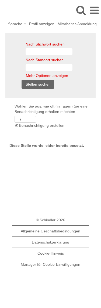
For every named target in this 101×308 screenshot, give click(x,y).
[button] (94, 10)
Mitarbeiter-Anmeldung (77, 24)
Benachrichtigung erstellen (41, 125)
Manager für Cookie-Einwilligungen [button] (50, 264)
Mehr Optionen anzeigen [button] (47, 75)
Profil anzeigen (41, 24)
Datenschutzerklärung (50, 242)
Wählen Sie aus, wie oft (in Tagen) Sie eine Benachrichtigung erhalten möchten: (51, 109)
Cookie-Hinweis (50, 253)
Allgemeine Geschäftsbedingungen (50, 231)
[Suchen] (81, 10)
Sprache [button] (15, 24)
